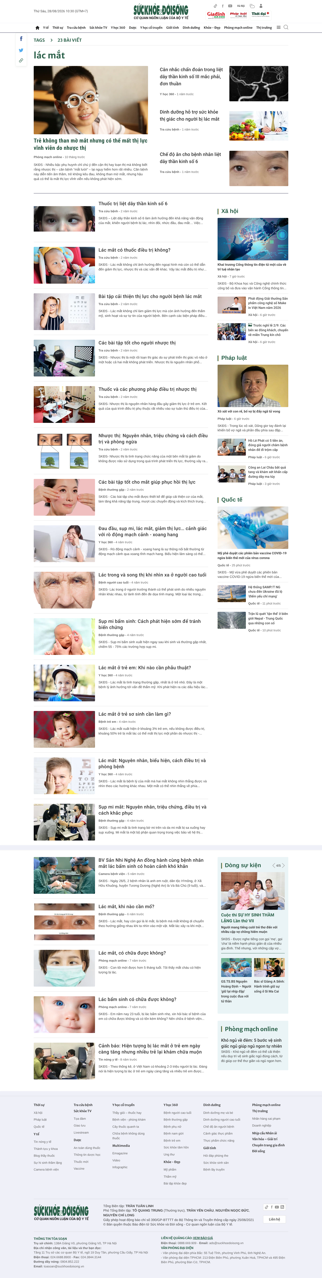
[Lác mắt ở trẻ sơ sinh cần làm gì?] (64, 729)
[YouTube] (230, 5)
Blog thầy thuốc (44, 1155)
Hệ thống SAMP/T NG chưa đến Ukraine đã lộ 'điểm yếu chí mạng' (265, 591)
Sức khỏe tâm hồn (176, 1147)
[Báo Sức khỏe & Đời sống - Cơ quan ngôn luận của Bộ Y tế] (161, 11)
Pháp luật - (225, 419)
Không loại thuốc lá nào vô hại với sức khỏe (268, 980)
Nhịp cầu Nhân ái (264, 1133)
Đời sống (258, 1151)
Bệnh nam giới (173, 1133)
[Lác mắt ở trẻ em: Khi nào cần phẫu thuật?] (64, 683)
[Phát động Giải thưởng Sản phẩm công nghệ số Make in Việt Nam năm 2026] (232, 305)
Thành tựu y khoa (46, 1149)
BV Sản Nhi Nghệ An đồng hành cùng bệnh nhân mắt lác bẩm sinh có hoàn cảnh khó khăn (151, 863)
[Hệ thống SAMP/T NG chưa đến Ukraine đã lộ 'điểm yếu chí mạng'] (232, 593)
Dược (132, 28)
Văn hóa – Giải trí (264, 1139)
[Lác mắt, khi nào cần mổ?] (64, 921)
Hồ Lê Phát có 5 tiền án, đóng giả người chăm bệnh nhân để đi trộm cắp (268, 445)
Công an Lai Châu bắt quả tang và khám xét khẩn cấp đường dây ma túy (268, 472)
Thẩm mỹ (170, 1176)
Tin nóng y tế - (109, 1059)
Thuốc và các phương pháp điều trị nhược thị (148, 389)
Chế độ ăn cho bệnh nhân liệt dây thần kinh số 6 (190, 157)
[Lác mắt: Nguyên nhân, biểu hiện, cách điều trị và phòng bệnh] (64, 775)
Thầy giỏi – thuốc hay (127, 1113)
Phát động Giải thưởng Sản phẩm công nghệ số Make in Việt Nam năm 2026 (268, 303)
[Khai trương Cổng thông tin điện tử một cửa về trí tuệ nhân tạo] (253, 239)
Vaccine (79, 1168)
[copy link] (21, 60)
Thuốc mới (81, 1162)
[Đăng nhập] (261, 6)
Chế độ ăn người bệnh (218, 1126)
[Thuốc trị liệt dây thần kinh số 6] (64, 218)
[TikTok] (215, 6)
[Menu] (279, 27)
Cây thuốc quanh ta (125, 1126)
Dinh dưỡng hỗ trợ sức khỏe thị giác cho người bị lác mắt (189, 115)
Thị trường (264, 28)
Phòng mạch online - (49, 157)
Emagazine (120, 1153)
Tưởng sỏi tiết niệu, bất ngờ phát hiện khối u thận (252, 923)
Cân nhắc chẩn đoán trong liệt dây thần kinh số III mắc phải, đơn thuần (191, 76)
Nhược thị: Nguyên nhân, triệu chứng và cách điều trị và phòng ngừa (153, 439)
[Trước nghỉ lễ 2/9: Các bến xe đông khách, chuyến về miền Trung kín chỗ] (232, 331)
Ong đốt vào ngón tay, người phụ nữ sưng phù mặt (234, 980)
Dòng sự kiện (243, 865)
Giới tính (172, 28)
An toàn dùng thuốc (87, 1148)
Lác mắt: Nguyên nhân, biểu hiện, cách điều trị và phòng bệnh (152, 763)
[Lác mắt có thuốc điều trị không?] (64, 265)
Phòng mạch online (238, 28)
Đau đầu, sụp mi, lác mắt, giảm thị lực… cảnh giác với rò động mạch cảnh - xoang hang (153, 531)
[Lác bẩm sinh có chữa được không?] (64, 1014)
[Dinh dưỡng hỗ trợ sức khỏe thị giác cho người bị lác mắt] (258, 126)
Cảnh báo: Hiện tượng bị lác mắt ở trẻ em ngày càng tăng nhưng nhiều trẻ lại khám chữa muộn (150, 1049)
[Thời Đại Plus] (261, 15)
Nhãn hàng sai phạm (266, 1118)
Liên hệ (274, 1219)
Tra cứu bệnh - (171, 129)
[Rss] (282, 1207)
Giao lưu (80, 1125)
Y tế (46, 28)
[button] (273, 865)
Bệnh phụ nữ (172, 1126)
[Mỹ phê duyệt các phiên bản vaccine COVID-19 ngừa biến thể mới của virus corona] (253, 527)
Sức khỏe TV (98, 28)
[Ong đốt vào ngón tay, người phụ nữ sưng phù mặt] (236, 961)
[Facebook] (222, 6)
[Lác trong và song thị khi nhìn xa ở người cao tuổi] (64, 590)
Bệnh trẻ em (172, 1140)
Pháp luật (234, 358)
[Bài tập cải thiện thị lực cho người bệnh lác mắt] (64, 311)
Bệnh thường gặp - (113, 489)
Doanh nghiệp (261, 1125)
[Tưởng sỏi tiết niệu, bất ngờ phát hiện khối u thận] (253, 891)
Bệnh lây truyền (213, 1169)
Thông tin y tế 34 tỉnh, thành (248, 915)
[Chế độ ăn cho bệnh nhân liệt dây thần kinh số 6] (258, 168)
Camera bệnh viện (46, 1169)
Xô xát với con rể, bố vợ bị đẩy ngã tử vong (249, 411)
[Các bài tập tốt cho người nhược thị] (64, 358)
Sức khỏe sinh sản (216, 1162)
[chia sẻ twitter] (21, 50)
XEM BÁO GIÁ (203, 1238)
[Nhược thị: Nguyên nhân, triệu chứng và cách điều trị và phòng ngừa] (64, 451)
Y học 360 (118, 28)
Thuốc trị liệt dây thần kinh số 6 (133, 203)
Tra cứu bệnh (76, 28)
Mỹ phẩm (170, 1169)
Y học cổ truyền (151, 28)
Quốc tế (231, 500)
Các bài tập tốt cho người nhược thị (137, 343)
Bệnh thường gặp (176, 1119)
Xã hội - (223, 276)
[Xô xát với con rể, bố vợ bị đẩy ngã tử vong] (253, 386)
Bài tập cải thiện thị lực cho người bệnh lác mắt (150, 296)
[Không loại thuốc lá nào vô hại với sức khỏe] (269, 961)
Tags (40, 40)
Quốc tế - (224, 565)
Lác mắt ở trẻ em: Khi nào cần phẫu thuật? (145, 667)
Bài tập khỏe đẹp (175, 1183)
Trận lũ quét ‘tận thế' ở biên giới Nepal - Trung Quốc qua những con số (268, 618)
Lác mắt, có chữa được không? (132, 953)
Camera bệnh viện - (113, 874)
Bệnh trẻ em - (109, 721)
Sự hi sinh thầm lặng (48, 1162)
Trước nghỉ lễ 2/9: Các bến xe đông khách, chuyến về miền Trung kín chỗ (268, 330)
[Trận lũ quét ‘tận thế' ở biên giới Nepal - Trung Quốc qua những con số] (232, 620)
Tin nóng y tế (42, 1141)
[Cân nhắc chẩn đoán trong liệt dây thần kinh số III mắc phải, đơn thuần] (258, 83)
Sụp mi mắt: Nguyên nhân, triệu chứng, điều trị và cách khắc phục (152, 810)
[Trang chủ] (37, 28)
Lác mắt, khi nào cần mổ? (126, 906)
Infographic (120, 1167)
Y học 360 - (168, 94)
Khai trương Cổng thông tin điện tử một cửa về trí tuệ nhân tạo (252, 267)
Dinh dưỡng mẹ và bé (218, 1113)
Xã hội (229, 211)
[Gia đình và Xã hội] (216, 15)
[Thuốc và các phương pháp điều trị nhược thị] (64, 404)
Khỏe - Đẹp (212, 28)
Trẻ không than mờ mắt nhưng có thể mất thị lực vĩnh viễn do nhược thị (91, 144)
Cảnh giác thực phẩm (217, 1133)
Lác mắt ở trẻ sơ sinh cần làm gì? (135, 714)
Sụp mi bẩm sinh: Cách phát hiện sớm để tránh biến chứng (150, 624)
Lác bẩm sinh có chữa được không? (137, 999)
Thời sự (57, 28)
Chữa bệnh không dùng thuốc (128, 1136)
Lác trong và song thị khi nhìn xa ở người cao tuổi (152, 575)
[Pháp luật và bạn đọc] (238, 15)
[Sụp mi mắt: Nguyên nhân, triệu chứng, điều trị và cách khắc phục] (64, 822)
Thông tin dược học (87, 1154)
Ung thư (169, 1154)
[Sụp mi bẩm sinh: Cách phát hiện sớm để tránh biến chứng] (64, 636)
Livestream (81, 1132)
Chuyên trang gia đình (268, 1145)
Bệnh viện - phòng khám (129, 1119)
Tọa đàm (80, 1118)
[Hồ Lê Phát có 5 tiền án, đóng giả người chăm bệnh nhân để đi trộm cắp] (232, 447)
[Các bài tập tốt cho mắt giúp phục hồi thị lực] (64, 497)
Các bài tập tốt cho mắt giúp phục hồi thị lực (147, 482)
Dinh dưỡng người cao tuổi (221, 1119)
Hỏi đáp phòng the (215, 1155)
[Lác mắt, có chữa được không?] (64, 968)
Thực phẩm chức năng (218, 1140)
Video (116, 1160)
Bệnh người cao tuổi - (115, 582)
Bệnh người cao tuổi (177, 1113)
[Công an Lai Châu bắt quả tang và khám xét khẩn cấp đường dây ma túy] (232, 473)
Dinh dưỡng (191, 28)
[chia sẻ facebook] (21, 38)
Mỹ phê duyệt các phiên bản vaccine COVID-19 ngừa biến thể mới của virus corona (252, 555)
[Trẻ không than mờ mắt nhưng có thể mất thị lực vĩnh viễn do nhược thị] (91, 100)
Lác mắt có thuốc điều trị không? (134, 250)
